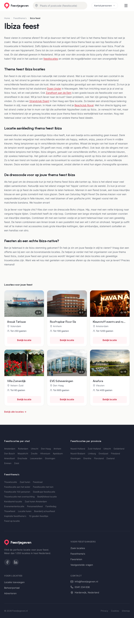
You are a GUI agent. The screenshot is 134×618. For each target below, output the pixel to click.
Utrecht (34, 448)
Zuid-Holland (94, 448)
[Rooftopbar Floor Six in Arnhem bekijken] (67, 303)
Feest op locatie (12, 521)
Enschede (22, 458)
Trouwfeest (9, 511)
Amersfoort (9, 458)
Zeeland (110, 458)
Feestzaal (38, 482)
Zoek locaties (77, 548)
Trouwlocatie (10, 482)
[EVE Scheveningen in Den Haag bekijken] (67, 363)
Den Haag (46, 448)
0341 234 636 (82, 587)
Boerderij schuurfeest (44, 511)
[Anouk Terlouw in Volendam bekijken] (24, 303)
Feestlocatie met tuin (43, 487)
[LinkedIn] (16, 562)
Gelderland (119, 448)
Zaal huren (25, 482)
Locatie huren (24, 511)
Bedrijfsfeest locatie (47, 496)
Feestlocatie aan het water (17, 487)
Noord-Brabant (77, 453)
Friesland (115, 453)
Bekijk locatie (24, 340)
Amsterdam (9, 448)
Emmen (7, 463)
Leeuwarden (36, 458)
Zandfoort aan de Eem (58, 92)
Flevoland (99, 458)
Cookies (115, 610)
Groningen (50, 458)
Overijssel (103, 453)
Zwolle (34, 453)
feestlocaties (50, 58)
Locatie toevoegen (14, 582)
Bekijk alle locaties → (15, 411)
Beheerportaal (12, 587)
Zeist (16, 463)
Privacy (104, 610)
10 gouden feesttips (38, 516)
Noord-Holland (77, 448)
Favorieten (76, 559)
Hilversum (45, 453)
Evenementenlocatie (14, 506)
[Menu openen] (126, 5)
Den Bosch (9, 453)
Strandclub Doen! (39, 101)
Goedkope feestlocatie (44, 491)
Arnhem (57, 448)
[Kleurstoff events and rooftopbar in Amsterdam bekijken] (110, 303)
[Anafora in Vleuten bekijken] (110, 363)
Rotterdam (23, 448)
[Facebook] (7, 562)
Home (7, 18)
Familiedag (51, 506)
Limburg (92, 453)
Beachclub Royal (84, 105)
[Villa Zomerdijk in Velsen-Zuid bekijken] (24, 363)
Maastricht (23, 453)
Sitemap (126, 610)
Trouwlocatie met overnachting (19, 496)
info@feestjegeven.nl (86, 581)
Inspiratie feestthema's (15, 516)
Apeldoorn (58, 453)
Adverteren (10, 593)
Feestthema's (20, 18)
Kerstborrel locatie (13, 501)
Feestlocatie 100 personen (17, 491)
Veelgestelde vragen (81, 564)
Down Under (54, 88)
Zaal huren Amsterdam (36, 501)
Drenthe (87, 458)
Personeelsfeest (35, 506)
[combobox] (60, 5)
